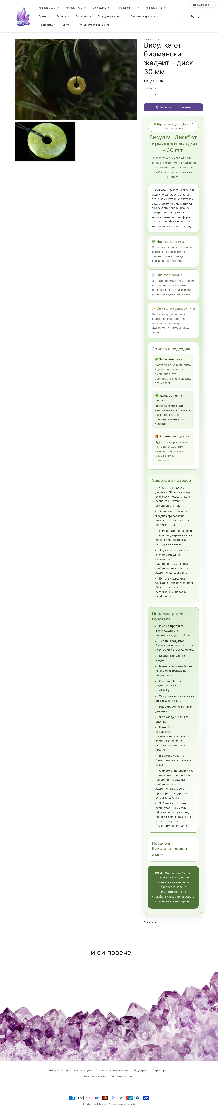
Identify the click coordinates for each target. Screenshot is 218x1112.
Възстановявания (95, 1076)
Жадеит (157, 854)
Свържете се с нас (122, 1076)
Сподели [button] (152, 922)
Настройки (56, 1070)
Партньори (159, 1070)
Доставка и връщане (79, 1070)
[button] (184, 16)
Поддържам (141, 1070)
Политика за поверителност (113, 1070)
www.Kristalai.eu (100, 1104)
